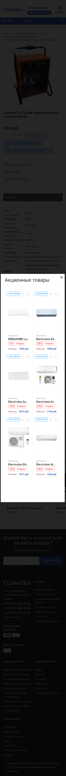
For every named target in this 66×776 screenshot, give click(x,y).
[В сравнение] (22, 294)
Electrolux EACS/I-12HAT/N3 (18, 464)
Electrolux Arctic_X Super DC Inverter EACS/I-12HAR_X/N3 (46, 464)
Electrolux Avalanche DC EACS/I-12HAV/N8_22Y (18, 401)
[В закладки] (28, 294)
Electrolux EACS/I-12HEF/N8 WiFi (46, 339)
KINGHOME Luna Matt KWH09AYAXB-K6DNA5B (18, 339)
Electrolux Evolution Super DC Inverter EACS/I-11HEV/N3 (46, 401)
